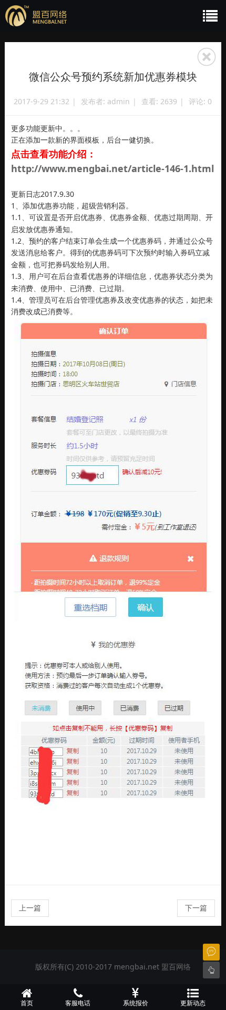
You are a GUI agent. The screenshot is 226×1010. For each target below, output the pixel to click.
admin (118, 101)
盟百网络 (176, 967)
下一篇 (196, 908)
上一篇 (30, 908)
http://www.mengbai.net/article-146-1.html (112, 168)
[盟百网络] (85, 15)
